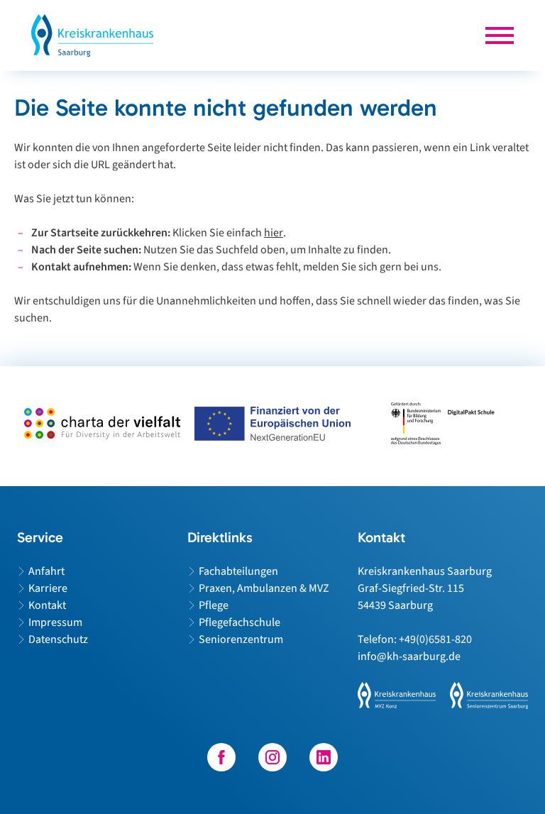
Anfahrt (46, 571)
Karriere (47, 588)
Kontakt (47, 605)
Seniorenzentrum (241, 639)
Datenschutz (58, 639)
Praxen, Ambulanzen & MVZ (264, 588)
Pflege (214, 605)
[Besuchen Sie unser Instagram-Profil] (272, 757)
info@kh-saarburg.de (409, 656)
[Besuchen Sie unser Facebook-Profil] (221, 757)
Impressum (55, 622)
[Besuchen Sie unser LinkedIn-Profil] (323, 757)
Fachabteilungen (238, 571)
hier (273, 233)
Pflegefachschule (239, 622)
